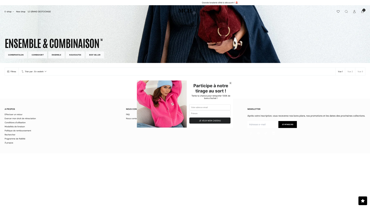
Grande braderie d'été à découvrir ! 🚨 (184, 2)
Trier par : (29, 71)
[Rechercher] (346, 11)
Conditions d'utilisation (15, 122)
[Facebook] (258, 133)
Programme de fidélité (15, 138)
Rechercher (10, 134)
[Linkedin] (273, 133)
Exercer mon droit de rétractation (20, 118)
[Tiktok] (265, 133)
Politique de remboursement (18, 130)
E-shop (8, 11)
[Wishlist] (338, 11)
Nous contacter (133, 118)
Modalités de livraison (15, 126)
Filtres (13, 71)
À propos (9, 142)
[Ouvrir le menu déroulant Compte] (354, 11)
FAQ (128, 114)
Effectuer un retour (13, 114)
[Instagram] (250, 133)
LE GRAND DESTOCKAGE (39, 11)
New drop (20, 11)
